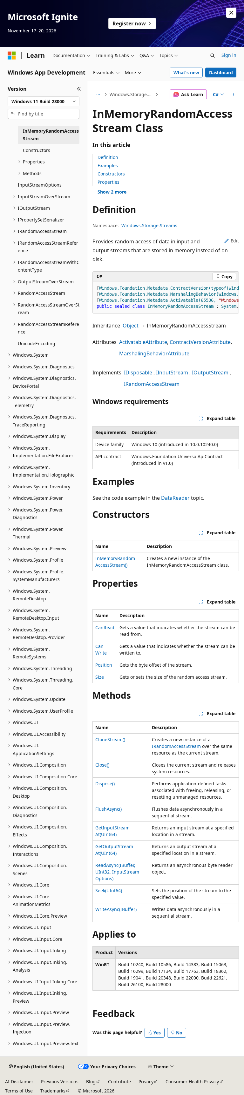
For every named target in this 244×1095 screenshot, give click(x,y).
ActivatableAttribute (143, 342)
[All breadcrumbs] (98, 94)
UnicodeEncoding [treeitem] (36, 343)
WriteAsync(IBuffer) (116, 909)
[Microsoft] (12, 55)
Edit (235, 241)
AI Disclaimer (19, 1082)
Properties (108, 182)
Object (131, 325)
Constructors (111, 174)
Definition (108, 157)
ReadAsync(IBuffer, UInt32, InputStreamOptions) (117, 871)
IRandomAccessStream (152, 383)
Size (99, 677)
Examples (108, 165)
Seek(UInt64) (108, 890)
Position (103, 665)
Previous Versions (59, 1082)
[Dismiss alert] (231, 13)
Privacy (146, 1082)
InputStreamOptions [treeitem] (40, 185)
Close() (102, 765)
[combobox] (43, 101)
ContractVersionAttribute (200, 342)
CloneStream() (110, 739)
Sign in (228, 55)
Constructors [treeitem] (36, 150)
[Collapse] (79, 89)
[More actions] (233, 94)
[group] (165, 297)
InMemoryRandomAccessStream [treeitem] (51, 135)
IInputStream (172, 372)
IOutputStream (210, 372)
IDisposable (138, 372)
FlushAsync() (108, 809)
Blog (91, 1082)
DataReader (175, 497)
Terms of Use (19, 1091)
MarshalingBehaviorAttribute (154, 353)
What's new (186, 72)
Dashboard (221, 72)
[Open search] (212, 55)
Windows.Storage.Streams (132, 94)
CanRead (104, 627)
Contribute (119, 1082)
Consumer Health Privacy (192, 1082)
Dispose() (105, 784)
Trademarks (52, 1091)
